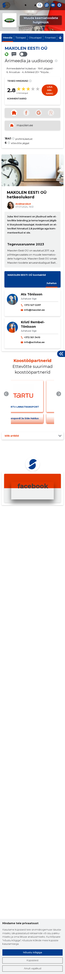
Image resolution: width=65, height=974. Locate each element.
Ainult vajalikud (32, 968)
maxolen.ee (25, 125)
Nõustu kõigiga (32, 952)
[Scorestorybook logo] (4, 5)
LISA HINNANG (49, 90)
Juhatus (52, 283)
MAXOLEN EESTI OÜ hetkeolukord (27, 194)
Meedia (7, 37)
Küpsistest (32, 960)
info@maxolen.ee (34, 310)
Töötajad (20, 37)
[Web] (14, 113)
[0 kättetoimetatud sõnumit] (14, 54)
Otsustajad (35, 37)
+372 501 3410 (32, 337)
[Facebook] (26, 113)
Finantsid (50, 37)
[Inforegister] (51, 113)
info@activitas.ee (34, 342)
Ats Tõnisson (31, 294)
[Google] (38, 113)
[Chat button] (46, 5)
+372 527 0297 (32, 305)
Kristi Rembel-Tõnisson (33, 324)
